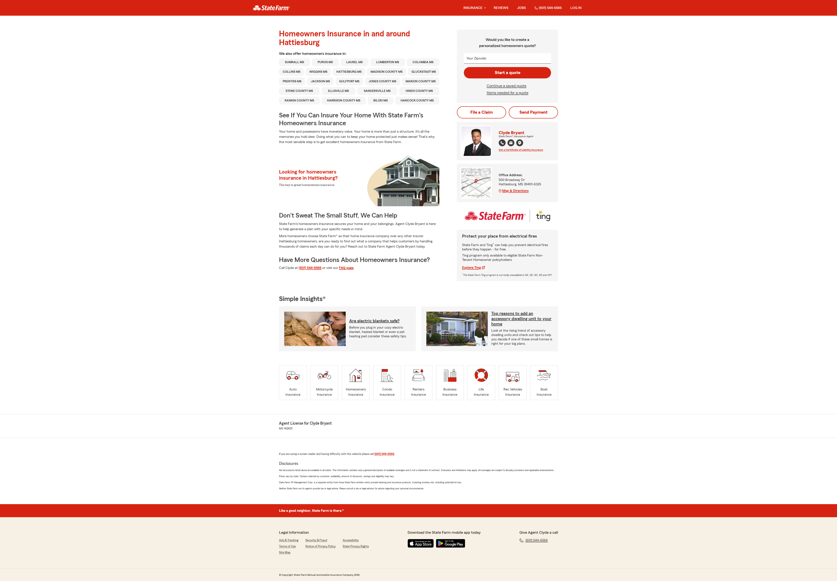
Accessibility (351, 540)
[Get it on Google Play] (450, 543)
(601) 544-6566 (550, 8)
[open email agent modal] (510, 143)
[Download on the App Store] (421, 543)
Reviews (501, 8)
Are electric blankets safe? (374, 321)
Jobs (521, 8)
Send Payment (533, 112)
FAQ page (346, 268)
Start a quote (507, 73)
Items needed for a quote (507, 93)
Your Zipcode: (476, 58)
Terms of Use (287, 546)
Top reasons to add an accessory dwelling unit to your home (521, 318)
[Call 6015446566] (502, 142)
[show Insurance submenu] (484, 7)
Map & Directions (515, 191)
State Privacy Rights (356, 546)
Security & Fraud (316, 540)
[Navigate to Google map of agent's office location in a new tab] (519, 142)
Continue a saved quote (506, 86)
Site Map (285, 552)
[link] (271, 7)
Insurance (472, 8)
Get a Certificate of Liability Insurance (521, 150)
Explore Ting (471, 267)
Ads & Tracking (288, 540)
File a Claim (481, 112)
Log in (576, 8)
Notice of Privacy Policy (320, 546)
